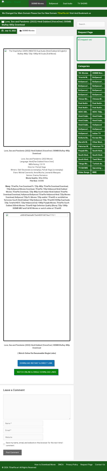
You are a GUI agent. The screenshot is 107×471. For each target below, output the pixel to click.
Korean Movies (98, 138)
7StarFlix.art (14, 467)
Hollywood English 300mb (84, 129)
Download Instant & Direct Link (36, 363)
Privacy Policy (72, 464)
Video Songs (83, 172)
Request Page (87, 464)
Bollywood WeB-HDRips (98, 95)
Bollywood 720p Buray (98, 82)
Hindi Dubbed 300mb (98, 120)
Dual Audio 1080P (98, 103)
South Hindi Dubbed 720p (84, 159)
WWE (94, 172)
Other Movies (98, 142)
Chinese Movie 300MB (98, 99)
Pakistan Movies (84, 146)
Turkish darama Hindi (98, 164)
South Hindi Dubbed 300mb (98, 155)
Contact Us (100, 464)
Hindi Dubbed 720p (84, 125)
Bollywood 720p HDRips (98, 86)
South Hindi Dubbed (98, 151)
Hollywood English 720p (98, 129)
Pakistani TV (97, 146)
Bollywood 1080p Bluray (84, 82)
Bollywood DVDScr (98, 90)
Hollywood (97, 125)
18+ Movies (83, 73)
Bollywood (53, 3)
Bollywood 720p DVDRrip (84, 86)
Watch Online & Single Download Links (36, 372)
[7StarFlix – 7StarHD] (14, 3)
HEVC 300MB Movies (84, 112)
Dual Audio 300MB (84, 108)
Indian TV (96, 133)
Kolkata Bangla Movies (84, 138)
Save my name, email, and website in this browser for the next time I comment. (34, 444)
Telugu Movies (84, 164)
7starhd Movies (84, 77)
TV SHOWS (82, 3)
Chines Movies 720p (84, 99)
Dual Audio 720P (98, 108)
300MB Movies (37, 3)
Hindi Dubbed (84, 116)
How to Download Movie (45, 464)
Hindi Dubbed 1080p (84, 120)
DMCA (61, 464)
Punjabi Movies (84, 151)
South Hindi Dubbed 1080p (84, 155)
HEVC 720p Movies (98, 112)
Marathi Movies (84, 142)
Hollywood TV (84, 133)
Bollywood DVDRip (84, 90)
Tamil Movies (98, 159)
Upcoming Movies (98, 168)
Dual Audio (67, 3)
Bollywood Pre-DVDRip (84, 95)
